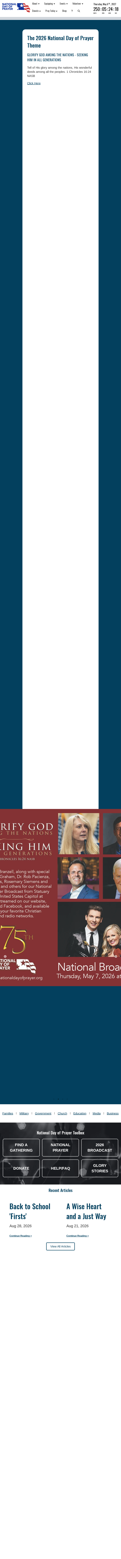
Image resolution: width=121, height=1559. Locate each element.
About (34, 3)
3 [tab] (62, 1099)
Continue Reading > (20, 1236)
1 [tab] (53, 1099)
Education (79, 1113)
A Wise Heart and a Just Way (86, 1211)
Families (7, 1113)
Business (113, 1113)
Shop (64, 11)
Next (115, 956)
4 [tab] (67, 1099)
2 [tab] (58, 1099)
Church (62, 1113)
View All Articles (60, 1246)
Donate (35, 11)
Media (97, 1113)
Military (24, 1113)
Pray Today (50, 11)
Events (63, 3)
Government (43, 1113)
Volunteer (77, 3)
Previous (5, 956)
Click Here (34, 83)
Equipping (48, 3)
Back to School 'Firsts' (29, 1211)
